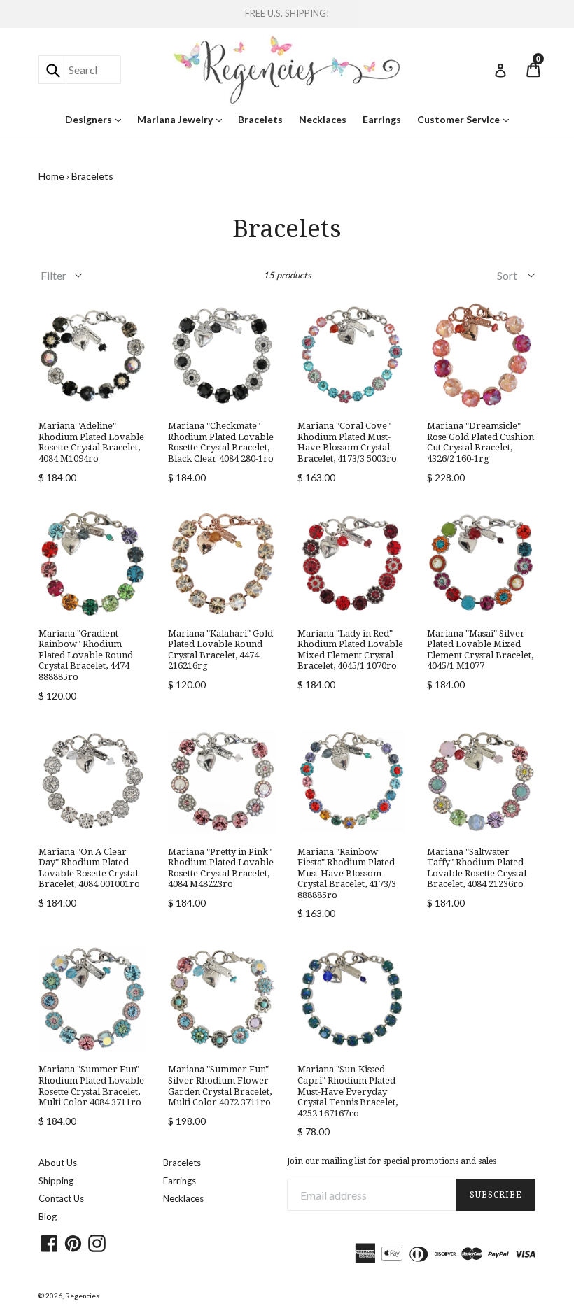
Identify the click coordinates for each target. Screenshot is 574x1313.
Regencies (82, 1295)
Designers (96, 119)
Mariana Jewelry (183, 119)
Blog (47, 1216)
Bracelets (260, 119)
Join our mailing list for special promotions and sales (391, 1161)
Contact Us (61, 1198)
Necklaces (322, 119)
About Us (57, 1162)
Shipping (56, 1180)
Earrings (382, 119)
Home (51, 176)
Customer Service (466, 119)
